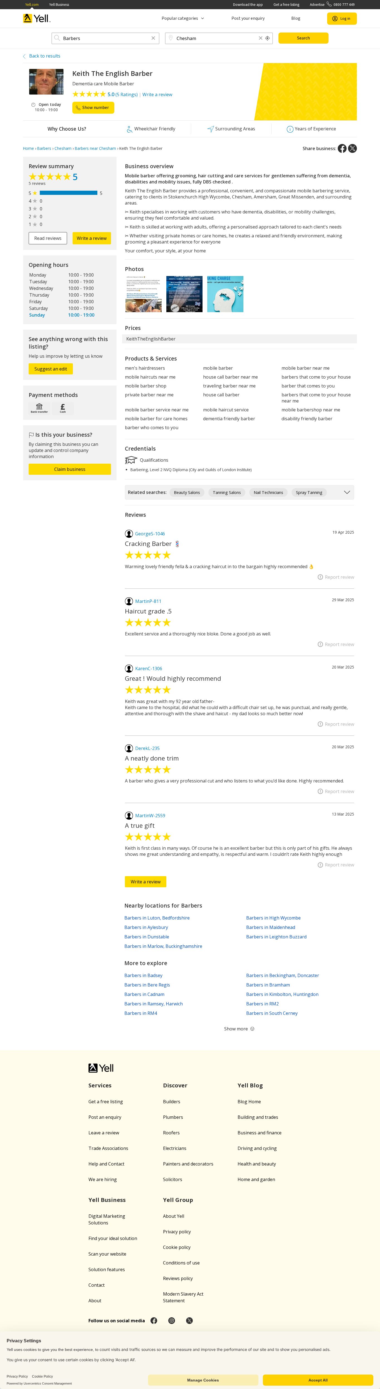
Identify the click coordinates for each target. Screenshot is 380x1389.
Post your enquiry (248, 18)
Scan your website (107, 1254)
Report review (339, 577)
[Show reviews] (51, 178)
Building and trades (258, 1117)
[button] (153, 38)
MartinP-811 (148, 601)
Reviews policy (178, 1278)
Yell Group (178, 1200)
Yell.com (32, 4)
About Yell (173, 1216)
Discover (175, 1085)
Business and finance (260, 1133)
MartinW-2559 (150, 815)
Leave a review (103, 1133)
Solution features (106, 1269)
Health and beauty (257, 1164)
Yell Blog (250, 1085)
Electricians (174, 1148)
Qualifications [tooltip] (153, 460)
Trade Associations (108, 1148)
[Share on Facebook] (342, 148)
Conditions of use (181, 1263)
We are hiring (102, 1179)
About (94, 1301)
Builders (171, 1102)
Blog (295, 18)
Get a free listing (286, 4)
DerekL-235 (147, 748)
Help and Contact (106, 1164)
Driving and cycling (257, 1148)
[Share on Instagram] (171, 1320)
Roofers (171, 1133)
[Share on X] (352, 148)
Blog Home (249, 1102)
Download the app (248, 4)
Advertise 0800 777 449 (332, 4)
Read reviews (47, 238)
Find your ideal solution (112, 1238)
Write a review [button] (92, 238)
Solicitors (172, 1179)
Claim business (69, 469)
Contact (96, 1285)
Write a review (157, 94)
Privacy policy (177, 1232)
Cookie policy (177, 1247)
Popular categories (180, 18)
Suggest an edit (50, 369)
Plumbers (173, 1117)
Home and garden (256, 1179)
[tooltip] (267, 38)
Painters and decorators (188, 1164)
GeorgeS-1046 (150, 534)
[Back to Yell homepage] (37, 18)
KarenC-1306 (148, 668)
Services (100, 1085)
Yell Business (59, 4)
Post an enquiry (104, 1117)
